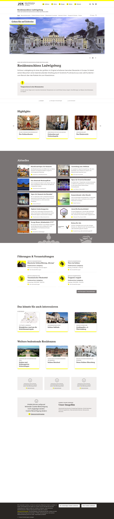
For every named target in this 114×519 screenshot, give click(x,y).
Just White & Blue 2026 (78, 189)
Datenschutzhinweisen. (23, 511)
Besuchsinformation (26, 15)
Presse (80, 15)
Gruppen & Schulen (72, 15)
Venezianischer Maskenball (39, 188)
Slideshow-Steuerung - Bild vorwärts (95, 58)
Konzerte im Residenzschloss (40, 174)
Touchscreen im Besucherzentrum (41, 217)
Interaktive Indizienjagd (38, 231)
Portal (92, 15)
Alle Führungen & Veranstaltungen (86, 291)
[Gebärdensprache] (93, 4)
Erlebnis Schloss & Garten (38, 15)
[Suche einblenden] (96, 15)
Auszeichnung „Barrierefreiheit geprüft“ (82, 231)
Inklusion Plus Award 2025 (79, 217)
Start (18, 15)
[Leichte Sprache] (90, 4)
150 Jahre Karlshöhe (78, 174)
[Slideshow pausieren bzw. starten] (93, 58)
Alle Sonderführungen (75, 269)
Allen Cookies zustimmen (88, 505)
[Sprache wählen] (96, 4)
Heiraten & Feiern (62, 15)
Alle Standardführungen (35, 269)
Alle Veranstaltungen (34, 284)
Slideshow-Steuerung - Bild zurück (90, 58)
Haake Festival (76, 203)
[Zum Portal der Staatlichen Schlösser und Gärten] (26, 4)
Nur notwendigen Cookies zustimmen (69, 505)
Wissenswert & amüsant (51, 15)
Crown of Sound (36, 203)
